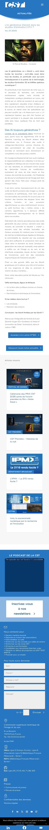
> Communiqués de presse (15, 787)
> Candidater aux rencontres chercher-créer (22, 648)
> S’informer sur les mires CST (16, 644)
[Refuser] (46, 823)
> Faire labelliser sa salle (14, 640)
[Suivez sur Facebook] (13, 812)
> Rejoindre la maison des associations (20, 637)
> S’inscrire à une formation (15, 646)
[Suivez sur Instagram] (27, 812)
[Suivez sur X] (22, 812)
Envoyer (37, 712)
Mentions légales (11, 803)
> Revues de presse (12, 790)
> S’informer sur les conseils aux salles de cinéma (24, 642)
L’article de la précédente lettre (19, 134)
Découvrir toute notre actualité (23, 348)
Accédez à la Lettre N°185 (23, 335)
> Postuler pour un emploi (15, 655)
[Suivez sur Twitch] (36, 812)
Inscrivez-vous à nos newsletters (22, 608)
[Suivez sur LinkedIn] (17, 812)
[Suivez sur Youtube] (32, 812)
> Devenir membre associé (15, 635)
